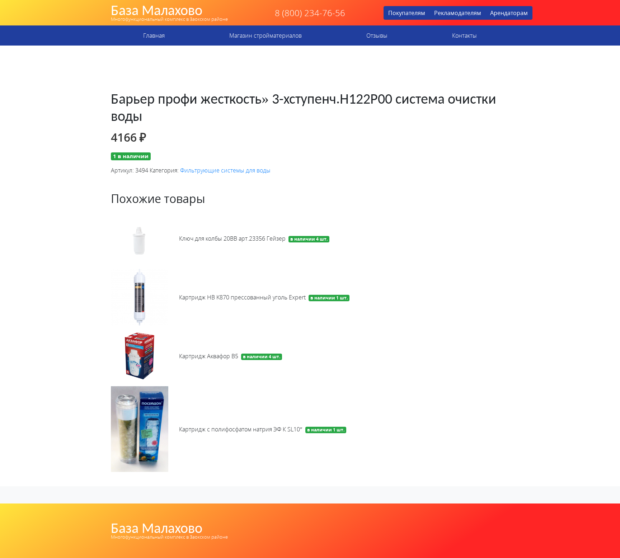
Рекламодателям (457, 13)
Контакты (464, 35)
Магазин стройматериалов (265, 35)
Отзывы (377, 35)
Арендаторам (509, 13)
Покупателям (406, 13)
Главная (154, 35)
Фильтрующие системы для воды (225, 170)
